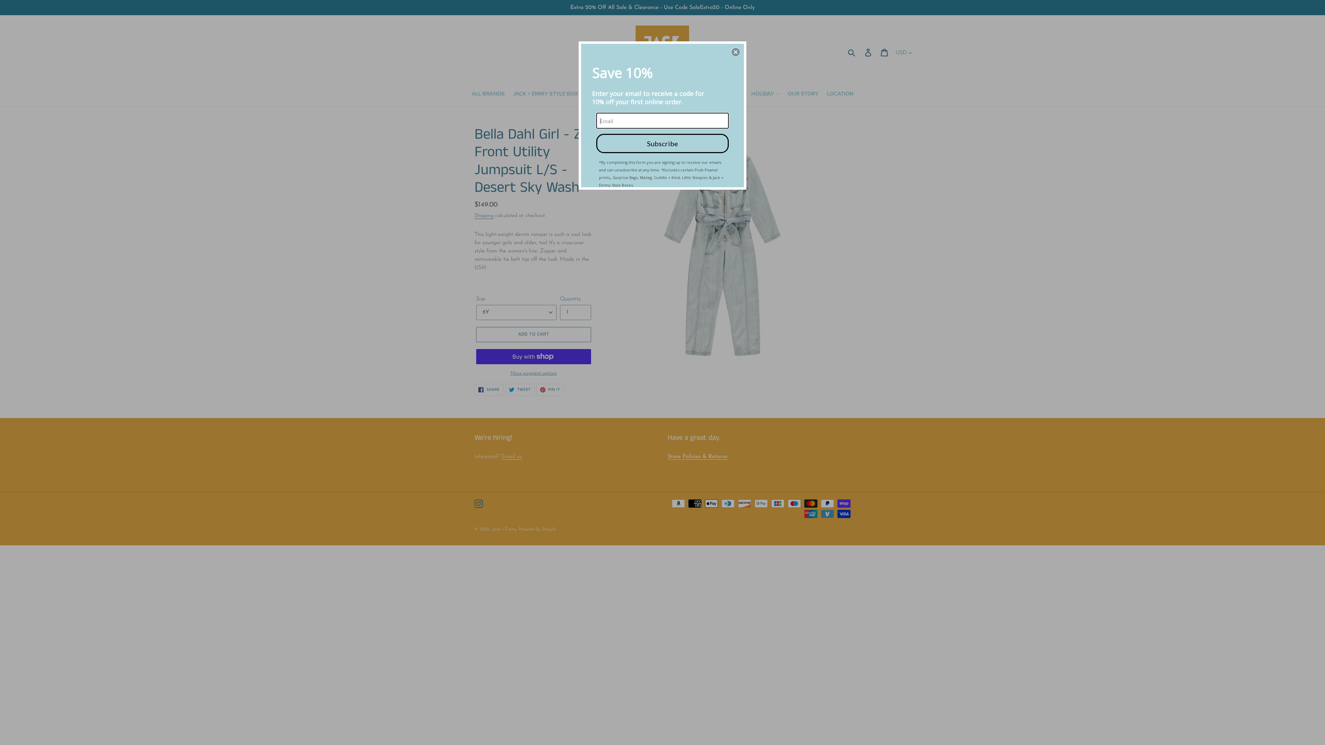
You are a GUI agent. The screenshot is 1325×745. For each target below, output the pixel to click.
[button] (736, 52)
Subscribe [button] (662, 143)
